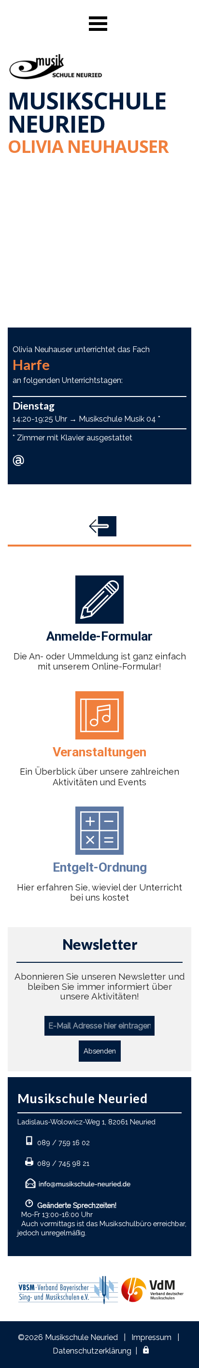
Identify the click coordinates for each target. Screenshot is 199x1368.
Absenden (100, 1051)
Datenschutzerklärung (92, 1350)
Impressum (151, 1337)
